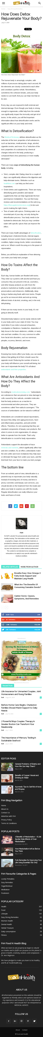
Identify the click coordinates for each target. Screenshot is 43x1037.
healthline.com (9, 183)
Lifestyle (4, 914)
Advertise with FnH (8, 816)
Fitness (4, 935)
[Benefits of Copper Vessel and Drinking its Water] (7, 778)
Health (3, 906)
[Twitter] (34, 1021)
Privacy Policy (6, 820)
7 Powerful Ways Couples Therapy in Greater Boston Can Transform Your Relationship (18, 724)
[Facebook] (8, 1021)
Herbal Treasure (7, 928)
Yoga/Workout (6, 886)
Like (38, 614)
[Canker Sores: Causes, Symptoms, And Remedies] (7, 599)
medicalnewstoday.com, (21, 392)
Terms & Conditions (9, 823)
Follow (37, 619)
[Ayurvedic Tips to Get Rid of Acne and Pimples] (7, 790)
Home (3, 9)
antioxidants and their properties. (13, 369)
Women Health (7, 921)
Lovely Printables (7, 879)
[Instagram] (21, 1021)
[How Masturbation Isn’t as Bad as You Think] (7, 852)
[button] (39, 3)
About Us (4, 809)
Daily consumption (8, 931)
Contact (24, 1030)
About (18, 1030)
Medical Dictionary (12, 137)
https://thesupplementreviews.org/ (17, 205)
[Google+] (15, 1021)
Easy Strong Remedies (10, 917)
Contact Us (5, 812)
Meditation (5, 889)
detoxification (36, 233)
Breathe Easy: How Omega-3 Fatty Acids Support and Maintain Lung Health (27, 576)
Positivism (5, 893)
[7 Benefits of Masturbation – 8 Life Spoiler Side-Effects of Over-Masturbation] (7, 840)
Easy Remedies (7, 882)
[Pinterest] (28, 1021)
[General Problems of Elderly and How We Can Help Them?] (7, 767)
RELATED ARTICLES (10, 567)
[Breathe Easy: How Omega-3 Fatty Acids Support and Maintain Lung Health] (7, 576)
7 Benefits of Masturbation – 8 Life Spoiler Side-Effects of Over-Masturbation (28, 839)
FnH (21, 532)
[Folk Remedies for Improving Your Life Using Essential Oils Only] (7, 863)
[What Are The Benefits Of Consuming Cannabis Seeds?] (7, 587)
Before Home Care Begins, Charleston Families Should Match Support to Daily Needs (19, 708)
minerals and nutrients (9, 448)
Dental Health (6, 924)
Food (3, 910)
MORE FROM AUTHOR (29, 567)
